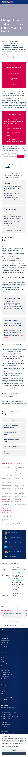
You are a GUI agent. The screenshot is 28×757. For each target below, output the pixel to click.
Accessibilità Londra (5, 678)
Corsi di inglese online (6, 726)
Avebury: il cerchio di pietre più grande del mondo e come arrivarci (20, 495)
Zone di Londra (4, 644)
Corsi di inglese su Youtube (7, 729)
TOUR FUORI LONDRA (14, 537)
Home (2, 631)
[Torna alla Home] (7, 2)
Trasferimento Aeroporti (6, 665)
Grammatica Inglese (5, 724)
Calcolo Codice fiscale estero (7, 733)
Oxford (8, 128)
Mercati (3, 657)
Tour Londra (4, 668)
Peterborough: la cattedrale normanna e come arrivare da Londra (20, 503)
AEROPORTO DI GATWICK (8, 710)
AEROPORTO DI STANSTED (8, 712)
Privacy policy (15, 746)
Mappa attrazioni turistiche (7, 676)
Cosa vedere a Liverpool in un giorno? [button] (11, 433)
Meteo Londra (4, 646)
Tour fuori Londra (5, 670)
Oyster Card (4, 699)
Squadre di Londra (5, 640)
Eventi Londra (4, 638)
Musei (2, 655)
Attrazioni (3, 653)
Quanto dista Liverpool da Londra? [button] (13, 420)
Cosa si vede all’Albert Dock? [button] (11, 446)
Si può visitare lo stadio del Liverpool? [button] (11, 452)
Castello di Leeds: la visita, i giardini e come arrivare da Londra (7, 487)
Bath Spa (3, 693)
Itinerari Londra (4, 642)
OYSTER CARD (12, 547)
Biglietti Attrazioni (5, 701)
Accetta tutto (14, 753)
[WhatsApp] (14, 621)
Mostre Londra (4, 634)
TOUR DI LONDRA (13, 532)
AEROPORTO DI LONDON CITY (9, 716)
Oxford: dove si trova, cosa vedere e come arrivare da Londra (7, 477)
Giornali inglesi (4, 731)
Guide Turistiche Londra (6, 674)
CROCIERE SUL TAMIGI (14, 542)
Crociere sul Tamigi (5, 672)
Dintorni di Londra (5, 663)
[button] (21, 2)
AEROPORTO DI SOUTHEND (8, 718)
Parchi (2, 661)
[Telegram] (17, 621)
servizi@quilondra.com (13, 404)
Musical (3, 636)
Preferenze (14, 750)
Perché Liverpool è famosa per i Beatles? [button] (12, 440)
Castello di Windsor (5, 687)
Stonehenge (3, 684)
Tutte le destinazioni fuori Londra (14, 138)
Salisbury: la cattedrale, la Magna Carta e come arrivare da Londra (7, 495)
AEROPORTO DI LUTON (7, 714)
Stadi (2, 659)
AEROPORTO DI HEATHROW (9, 707)
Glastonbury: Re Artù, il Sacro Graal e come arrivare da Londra (20, 487)
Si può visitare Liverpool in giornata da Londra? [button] (11, 426)
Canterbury (3, 691)
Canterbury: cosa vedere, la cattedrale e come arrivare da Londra (20, 478)
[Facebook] (10, 621)
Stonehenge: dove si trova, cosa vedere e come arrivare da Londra (7, 467)
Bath (8, 132)
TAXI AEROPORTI (13, 556)
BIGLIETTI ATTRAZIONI (14, 551)
